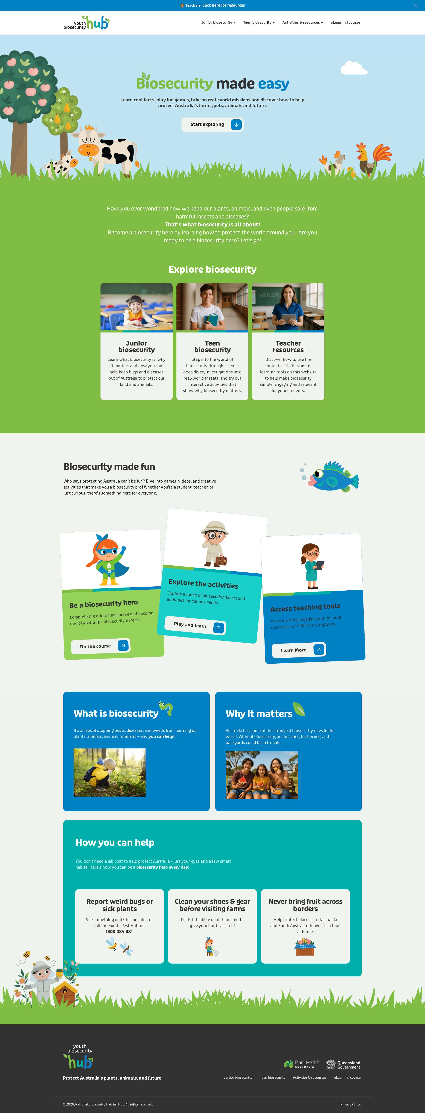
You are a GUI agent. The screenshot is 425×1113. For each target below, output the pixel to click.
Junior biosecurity (216, 22)
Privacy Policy (350, 1104)
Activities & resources (301, 22)
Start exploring (207, 124)
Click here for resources (223, 5)
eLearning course (345, 22)
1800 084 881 (119, 931)
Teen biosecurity (257, 22)
